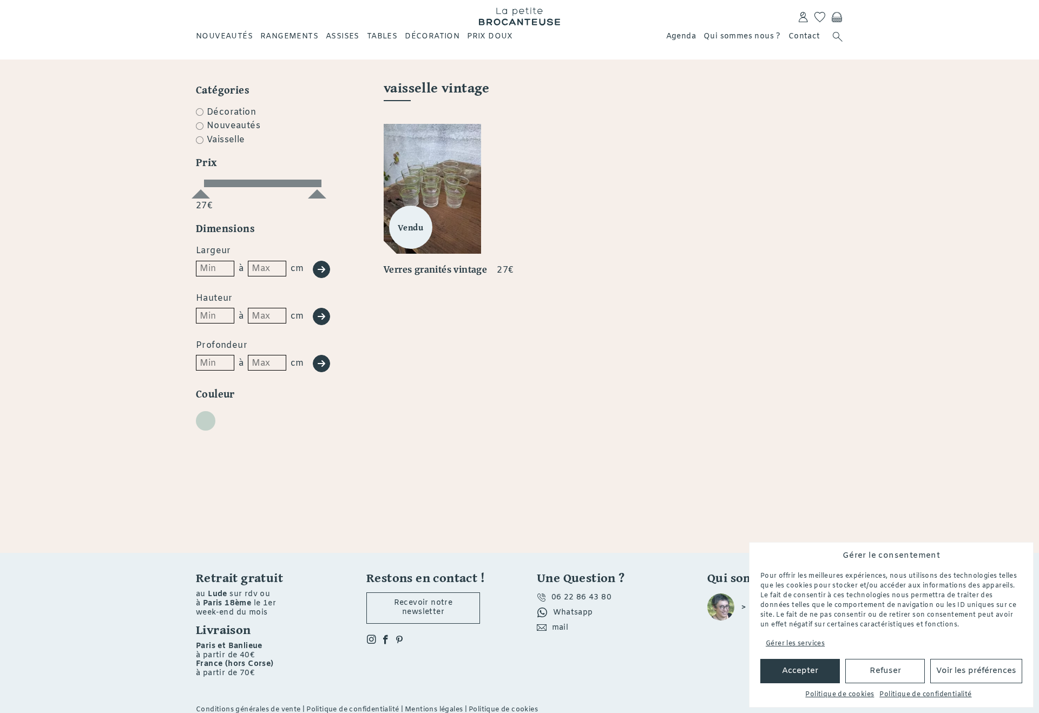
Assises (342, 36)
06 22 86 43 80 (581, 597)
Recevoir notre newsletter (423, 607)
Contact (804, 36)
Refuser (885, 670)
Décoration (432, 36)
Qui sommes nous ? (742, 36)
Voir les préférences (976, 670)
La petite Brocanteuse (519, 16)
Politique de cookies (839, 694)
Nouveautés (224, 36)
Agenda (681, 36)
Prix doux (490, 36)
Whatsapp (573, 613)
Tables (382, 36)
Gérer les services (795, 643)
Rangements (289, 36)
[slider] (201, 189)
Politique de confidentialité (925, 694)
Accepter (800, 670)
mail (560, 628)
